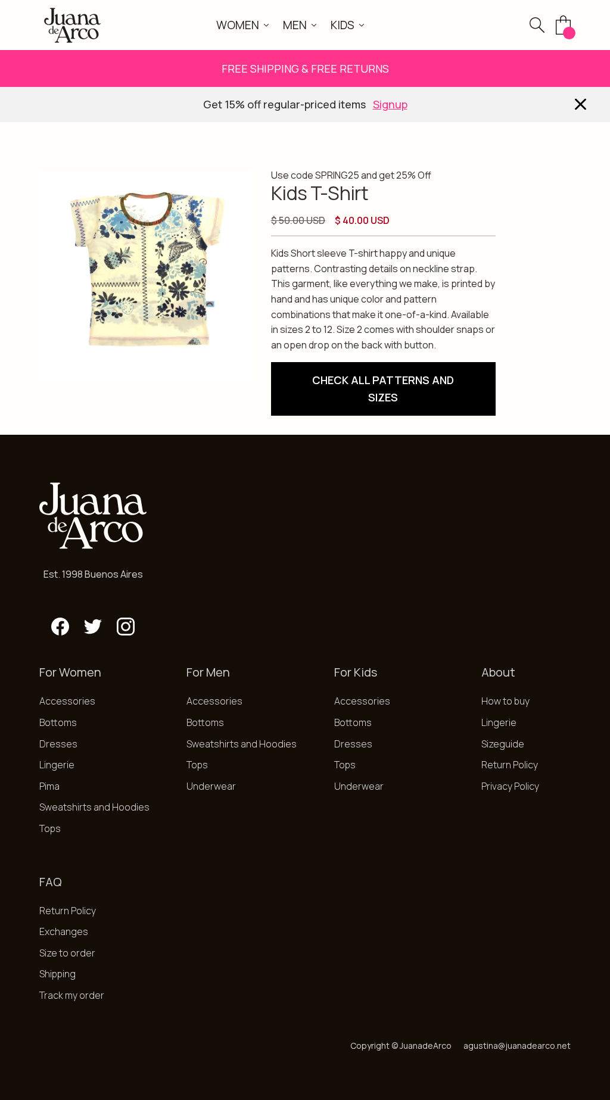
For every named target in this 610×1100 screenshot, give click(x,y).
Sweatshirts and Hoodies (94, 807)
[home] (72, 25)
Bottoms (58, 722)
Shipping (57, 973)
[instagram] (126, 626)
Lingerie (56, 764)
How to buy (505, 701)
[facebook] (60, 626)
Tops (50, 828)
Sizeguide (502, 743)
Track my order (71, 995)
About (397, 25)
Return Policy (509, 764)
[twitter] (93, 626)
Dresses (58, 743)
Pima (49, 786)
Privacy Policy (510, 786)
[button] (242, 25)
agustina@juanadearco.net (517, 1045)
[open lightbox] (145, 276)
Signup (390, 104)
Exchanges (63, 931)
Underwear (211, 786)
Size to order (67, 952)
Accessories (67, 701)
